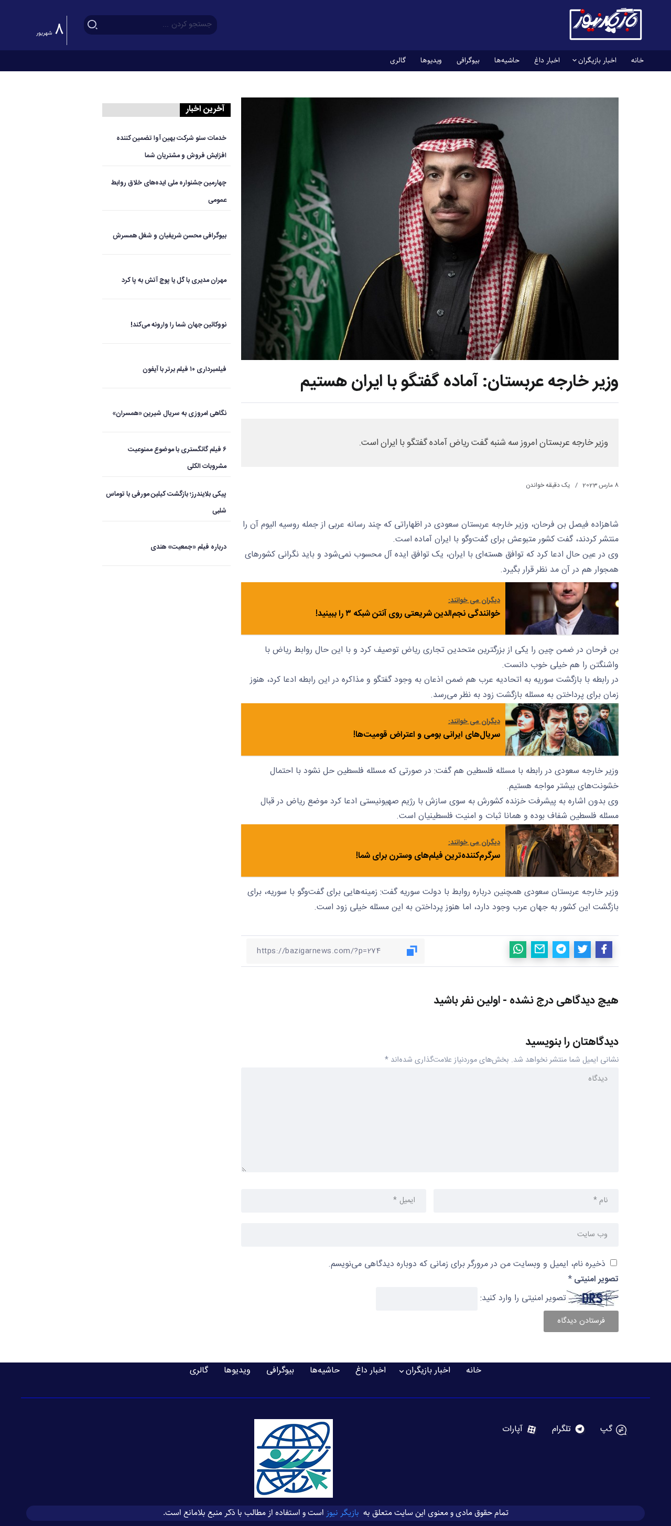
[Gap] (614, 1429)
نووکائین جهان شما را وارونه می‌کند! (178, 325)
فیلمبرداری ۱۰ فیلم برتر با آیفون (184, 369)
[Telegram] (568, 1429)
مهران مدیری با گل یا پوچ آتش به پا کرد (174, 280)
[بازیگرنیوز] (605, 25)
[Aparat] (519, 1429)
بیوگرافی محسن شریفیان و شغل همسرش (169, 236)
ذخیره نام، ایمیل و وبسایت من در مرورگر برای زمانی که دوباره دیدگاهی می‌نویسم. (466, 1264)
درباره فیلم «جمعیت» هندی (188, 547)
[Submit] (92, 25)
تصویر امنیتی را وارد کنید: (523, 1298)
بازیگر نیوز (343, 1512)
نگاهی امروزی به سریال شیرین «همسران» (169, 413)
